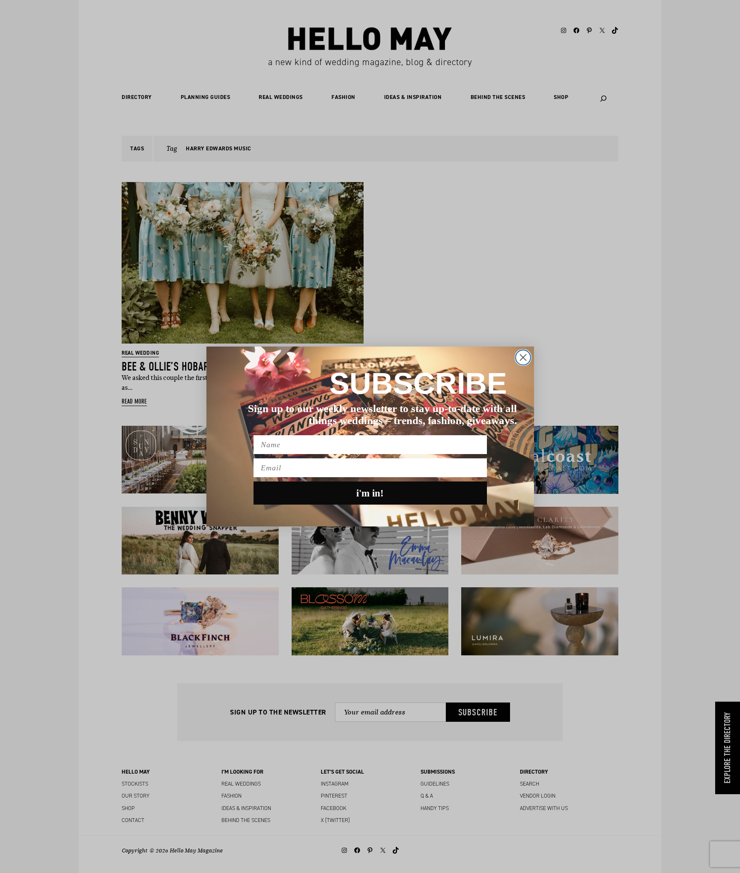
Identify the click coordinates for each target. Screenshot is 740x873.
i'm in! (370, 493)
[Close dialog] (523, 357)
